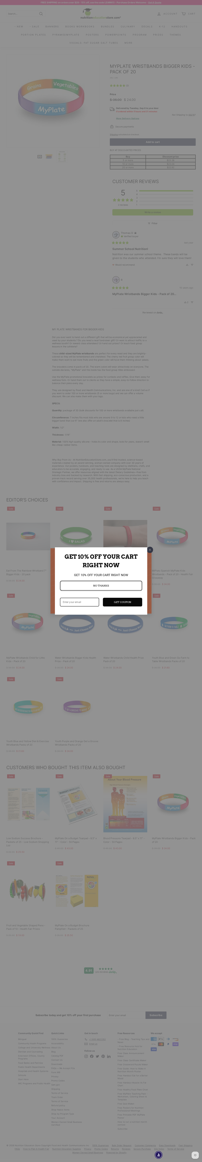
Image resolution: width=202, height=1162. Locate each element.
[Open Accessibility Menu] (159, 1155)
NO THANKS (101, 585)
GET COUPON (122, 602)
